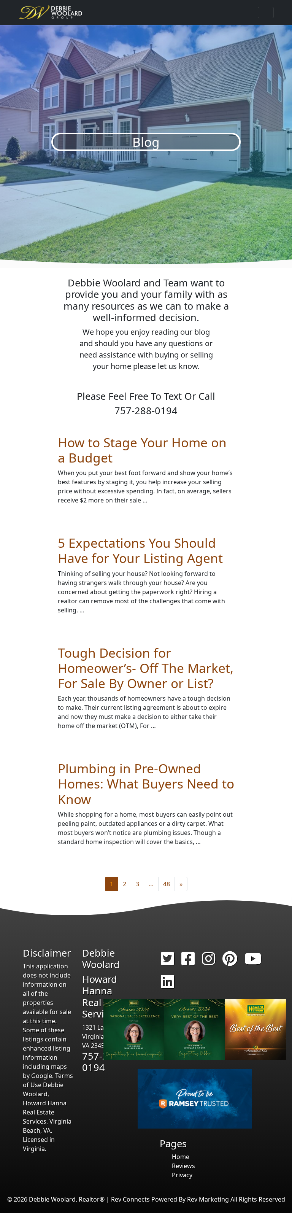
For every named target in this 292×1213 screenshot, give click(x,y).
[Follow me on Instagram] (208, 962)
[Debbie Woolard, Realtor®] (51, 12)
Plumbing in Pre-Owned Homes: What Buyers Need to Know (146, 784)
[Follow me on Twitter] (167, 962)
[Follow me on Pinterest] (229, 962)
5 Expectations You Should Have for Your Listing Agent (140, 550)
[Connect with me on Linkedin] (167, 985)
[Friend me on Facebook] (188, 962)
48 (166, 884)
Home (180, 1157)
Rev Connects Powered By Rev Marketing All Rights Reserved (198, 1199)
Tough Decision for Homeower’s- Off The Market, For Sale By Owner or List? (145, 668)
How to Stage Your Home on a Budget (142, 450)
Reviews (183, 1166)
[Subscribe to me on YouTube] (253, 962)
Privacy (182, 1175)
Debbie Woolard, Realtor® (67, 1199)
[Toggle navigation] (266, 12)
